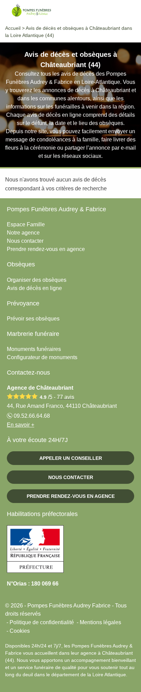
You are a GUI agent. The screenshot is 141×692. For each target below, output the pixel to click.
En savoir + (20, 425)
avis (65, 397)
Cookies (20, 631)
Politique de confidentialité (42, 622)
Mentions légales (100, 622)
